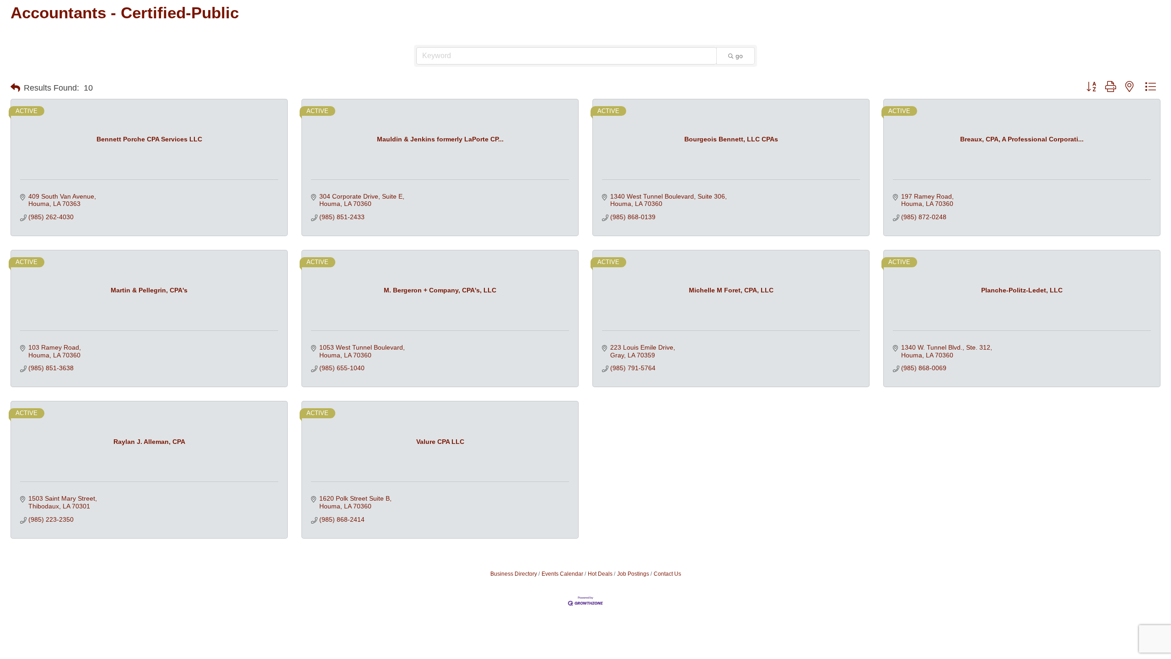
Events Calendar (562, 574)
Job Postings (633, 574)
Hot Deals (600, 574)
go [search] (739, 55)
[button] (15, 88)
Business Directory (513, 574)
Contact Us (667, 574)
